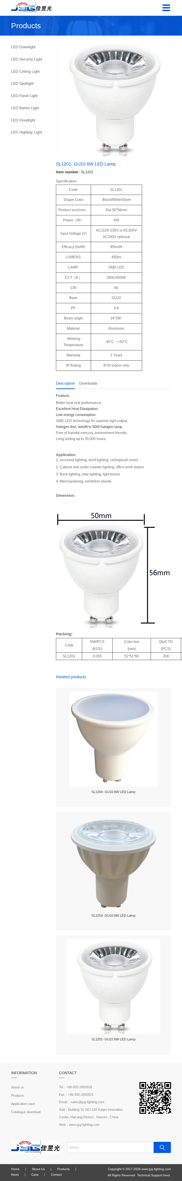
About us (17, 1087)
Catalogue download (25, 1112)
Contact (56, 1174)
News (15, 1174)
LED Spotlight (22, 83)
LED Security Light (26, 59)
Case (35, 1174)
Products (17, 1095)
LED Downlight (23, 47)
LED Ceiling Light (25, 71)
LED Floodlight (23, 120)
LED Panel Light (24, 96)
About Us (38, 1169)
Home (15, 1169)
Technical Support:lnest (153, 1175)
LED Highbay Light (26, 132)
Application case (23, 1104)
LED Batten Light (25, 108)
